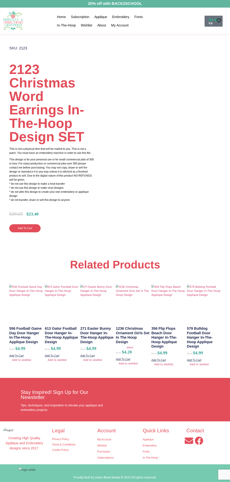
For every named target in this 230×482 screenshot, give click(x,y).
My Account (120, 25)
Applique (100, 17)
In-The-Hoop (66, 25)
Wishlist (86, 25)
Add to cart (25, 228)
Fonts (138, 17)
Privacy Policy (60, 439)
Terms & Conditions (63, 444)
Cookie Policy (60, 449)
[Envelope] (189, 441)
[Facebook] (199, 441)
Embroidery (120, 17)
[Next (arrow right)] (224, 241)
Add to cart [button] (16, 355)
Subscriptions (105, 457)
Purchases (103, 451)
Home (61, 17)
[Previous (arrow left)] (6, 241)
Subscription (80, 17)
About (101, 25)
